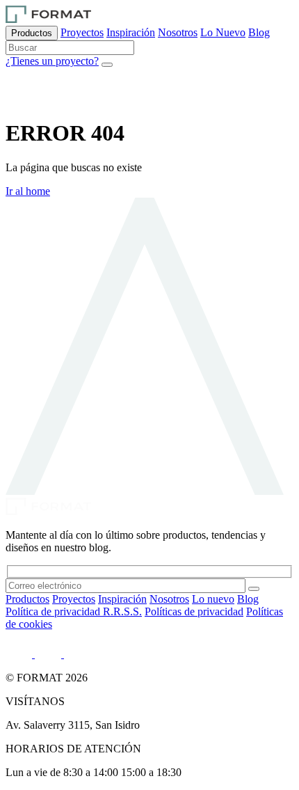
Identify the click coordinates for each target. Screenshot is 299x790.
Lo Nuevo (222, 32)
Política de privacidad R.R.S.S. (74, 611)
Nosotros (177, 32)
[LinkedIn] (20, 654)
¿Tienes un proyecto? (52, 61)
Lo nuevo (213, 599)
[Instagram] (49, 654)
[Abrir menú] (107, 65)
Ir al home (28, 191)
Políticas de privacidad (194, 611)
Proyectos (82, 32)
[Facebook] (74, 654)
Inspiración (130, 32)
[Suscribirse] (253, 589)
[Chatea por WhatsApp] (23, 99)
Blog (259, 32)
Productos (31, 33)
